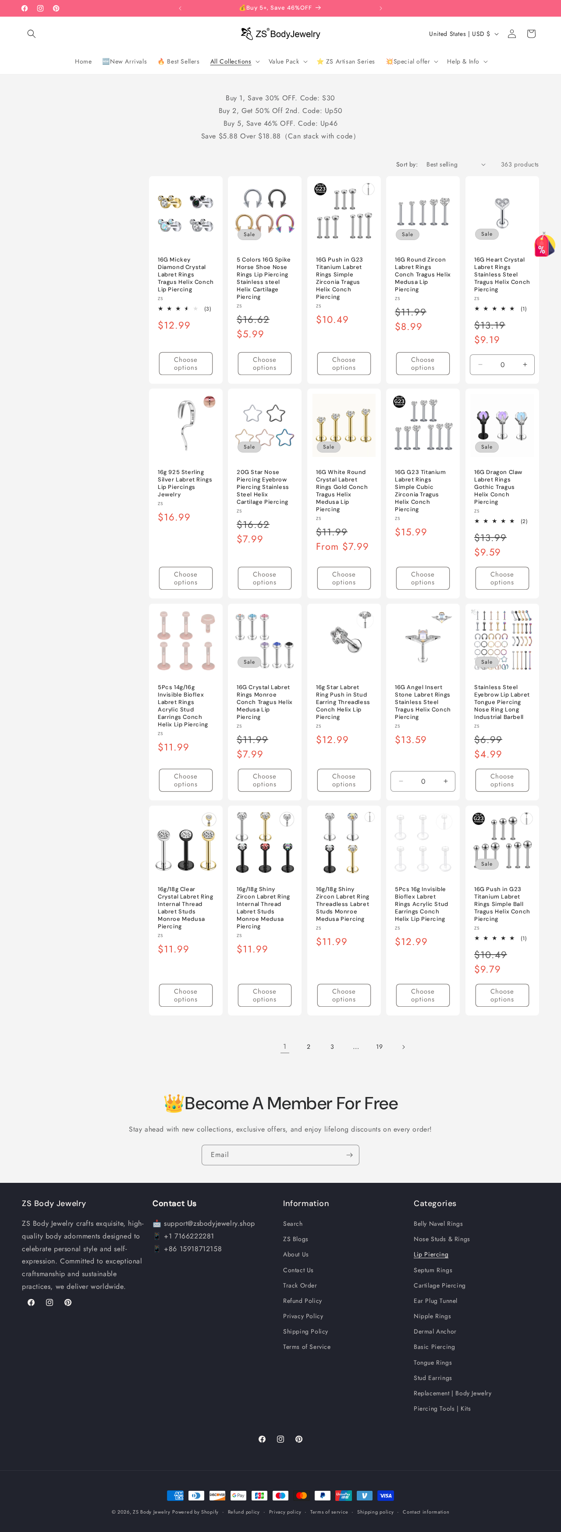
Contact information (426, 1511)
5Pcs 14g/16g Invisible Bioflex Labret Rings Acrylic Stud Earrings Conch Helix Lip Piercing (183, 706)
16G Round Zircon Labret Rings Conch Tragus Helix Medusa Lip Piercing (423, 274)
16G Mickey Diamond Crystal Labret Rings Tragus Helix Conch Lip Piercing (186, 274)
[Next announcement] (381, 8)
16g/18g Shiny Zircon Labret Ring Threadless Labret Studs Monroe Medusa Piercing (342, 904)
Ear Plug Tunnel (436, 1300)
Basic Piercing (434, 1347)
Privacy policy (285, 1511)
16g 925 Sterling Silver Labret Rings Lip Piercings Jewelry (185, 484)
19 (379, 1046)
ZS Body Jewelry (151, 1511)
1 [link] (285, 1046)
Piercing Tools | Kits (442, 1408)
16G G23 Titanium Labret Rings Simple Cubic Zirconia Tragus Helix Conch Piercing (420, 491)
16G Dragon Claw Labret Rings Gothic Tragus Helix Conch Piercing (498, 487)
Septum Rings (433, 1270)
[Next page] (403, 1047)
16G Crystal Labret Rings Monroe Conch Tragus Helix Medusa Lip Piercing (265, 702)
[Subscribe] (349, 1155)
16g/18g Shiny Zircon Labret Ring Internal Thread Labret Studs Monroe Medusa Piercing (263, 908)
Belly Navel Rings (438, 1223)
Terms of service (329, 1511)
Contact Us (298, 1270)
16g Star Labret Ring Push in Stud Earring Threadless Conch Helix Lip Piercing (343, 702)
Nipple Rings (432, 1316)
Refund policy (244, 1511)
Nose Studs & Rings (442, 1239)
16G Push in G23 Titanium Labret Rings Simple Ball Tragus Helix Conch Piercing (502, 904)
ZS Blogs (296, 1239)
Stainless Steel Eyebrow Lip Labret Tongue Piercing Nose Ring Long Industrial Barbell (502, 702)
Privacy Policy (303, 1316)
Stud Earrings (433, 1377)
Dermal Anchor (435, 1331)
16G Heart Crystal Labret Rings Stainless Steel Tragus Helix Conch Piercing (502, 274)
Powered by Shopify (195, 1511)
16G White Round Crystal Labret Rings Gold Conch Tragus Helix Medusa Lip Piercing (342, 491)
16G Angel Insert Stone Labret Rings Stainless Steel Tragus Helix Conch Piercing (423, 702)
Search (293, 1223)
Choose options (186, 363)
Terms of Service (307, 1347)
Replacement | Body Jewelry (453, 1393)
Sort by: (407, 164)
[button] (31, 33)
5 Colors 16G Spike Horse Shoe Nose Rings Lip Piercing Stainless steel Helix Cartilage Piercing (264, 278)
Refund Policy (302, 1300)
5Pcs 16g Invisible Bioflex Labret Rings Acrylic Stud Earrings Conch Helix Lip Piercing (421, 904)
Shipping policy (375, 1511)
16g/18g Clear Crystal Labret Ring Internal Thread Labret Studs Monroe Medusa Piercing (185, 908)
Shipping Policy (305, 1331)
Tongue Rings (433, 1362)
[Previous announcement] (180, 8)
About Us (296, 1254)
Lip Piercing (431, 1254)
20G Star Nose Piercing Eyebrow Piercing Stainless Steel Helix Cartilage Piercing (263, 487)
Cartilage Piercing (440, 1285)
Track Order (300, 1285)
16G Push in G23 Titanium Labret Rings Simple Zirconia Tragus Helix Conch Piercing (339, 278)
